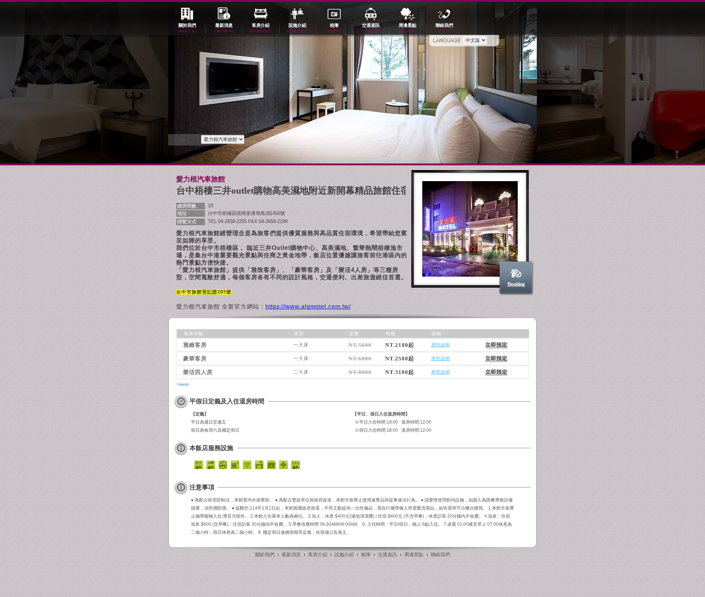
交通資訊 (371, 28)
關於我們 (187, 28)
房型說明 (440, 345)
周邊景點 (407, 28)
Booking (516, 284)
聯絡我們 (444, 28)
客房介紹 (260, 28)
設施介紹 (297, 28)
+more (183, 384)
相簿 (334, 28)
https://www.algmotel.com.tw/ (308, 306)
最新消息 (224, 28)
